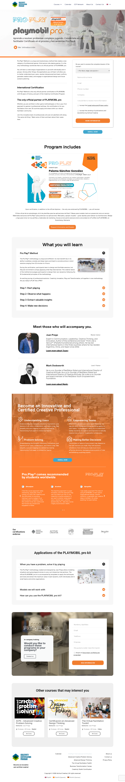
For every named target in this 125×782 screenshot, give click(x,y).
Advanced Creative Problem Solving (80, 757)
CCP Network (79, 4)
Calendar (68, 4)
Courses (57, 4)
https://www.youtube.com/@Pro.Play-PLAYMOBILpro (38, 119)
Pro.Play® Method (29, 253)
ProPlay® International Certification (80, 754)
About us (89, 4)
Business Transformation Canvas (81, 766)
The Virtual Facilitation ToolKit (82, 763)
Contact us (100, 4)
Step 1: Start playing (30, 288)
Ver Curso (29, 733)
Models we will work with (32, 589)
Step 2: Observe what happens (35, 294)
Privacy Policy (107, 760)
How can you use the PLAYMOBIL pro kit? (40, 595)
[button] (62, 253)
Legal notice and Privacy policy (98, 105)
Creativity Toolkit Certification (82, 769)
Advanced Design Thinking (83, 760)
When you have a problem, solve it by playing (42, 564)
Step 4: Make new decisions (34, 305)
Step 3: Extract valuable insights (36, 299)
